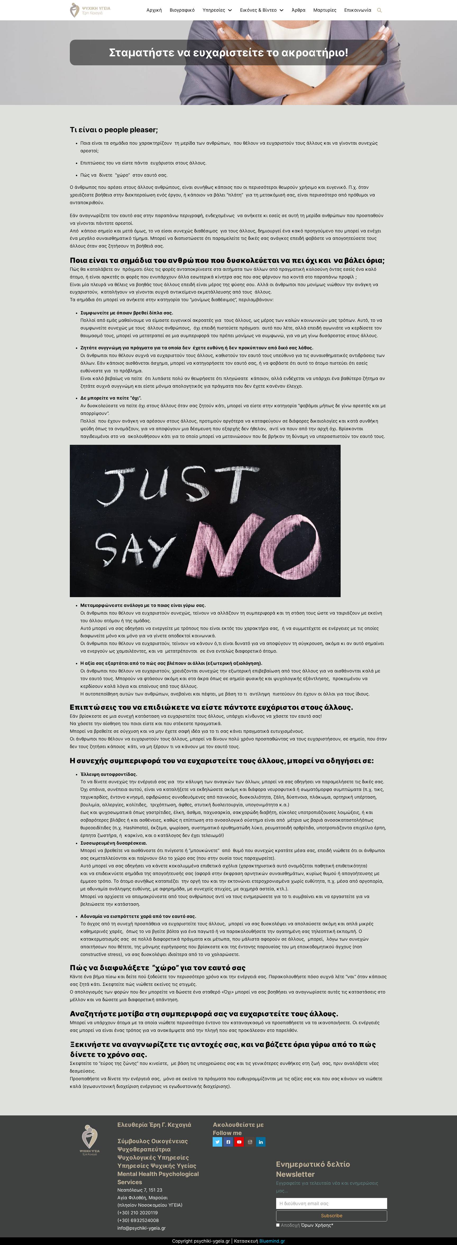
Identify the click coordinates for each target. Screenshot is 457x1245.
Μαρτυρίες (324, 10)
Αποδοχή (306, 1225)
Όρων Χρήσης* (317, 1225)
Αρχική (154, 10)
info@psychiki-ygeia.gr (141, 1228)
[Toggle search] (379, 10)
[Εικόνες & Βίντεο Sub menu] (281, 10)
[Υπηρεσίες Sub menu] (230, 10)
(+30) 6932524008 (138, 1220)
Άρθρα (298, 10)
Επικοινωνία (357, 10)
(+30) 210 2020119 (137, 1212)
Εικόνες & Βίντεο (258, 10)
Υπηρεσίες (214, 10)
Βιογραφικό (182, 10)
